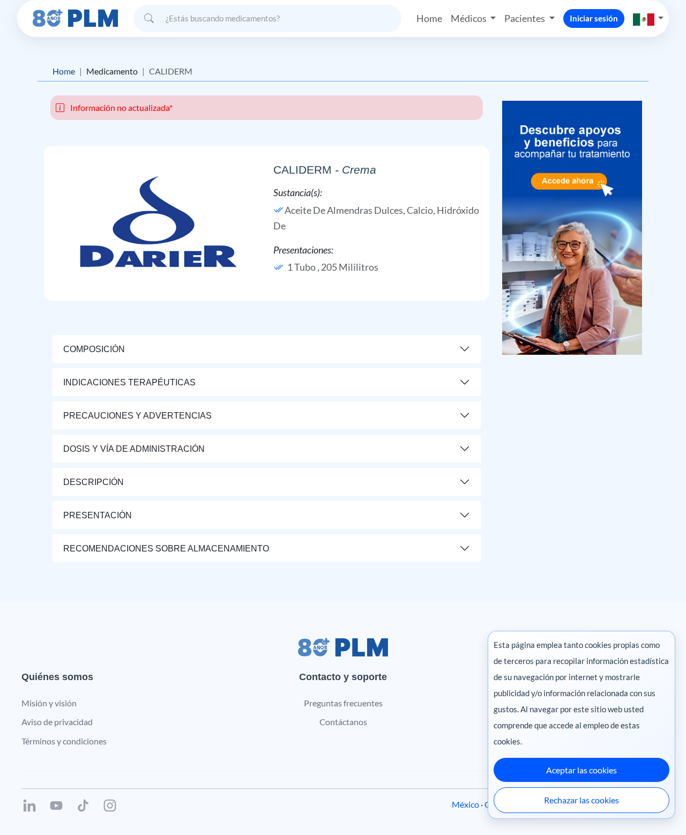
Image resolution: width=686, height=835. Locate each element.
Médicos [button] (469, 18)
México (465, 804)
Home (429, 18)
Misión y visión (49, 703)
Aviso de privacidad (57, 722)
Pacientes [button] (525, 18)
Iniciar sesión (594, 18)
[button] (648, 18)
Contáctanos (343, 722)
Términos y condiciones (64, 741)
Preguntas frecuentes (343, 703)
